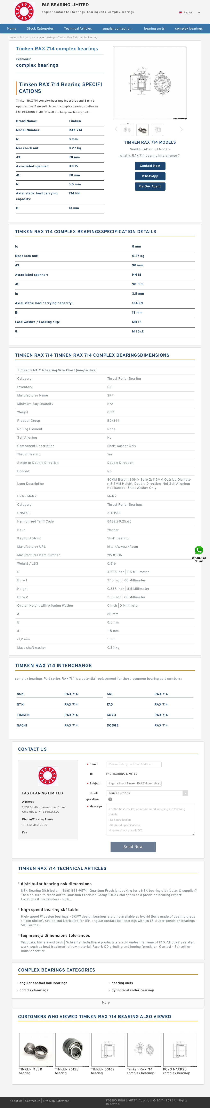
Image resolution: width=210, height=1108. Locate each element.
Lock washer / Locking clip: (37, 322)
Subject (94, 784)
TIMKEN (23, 715)
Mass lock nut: (27, 148)
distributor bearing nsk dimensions (56, 884)
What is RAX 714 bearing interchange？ (150, 156)
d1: (18, 175)
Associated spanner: (32, 166)
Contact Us (32, 1101)
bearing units (154, 29)
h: (17, 184)
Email (92, 765)
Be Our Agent (150, 186)
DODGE (113, 726)
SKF (110, 694)
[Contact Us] (199, 554)
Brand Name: (26, 121)
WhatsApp (150, 176)
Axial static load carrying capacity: (37, 196)
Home (11, 29)
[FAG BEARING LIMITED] (25, 11)
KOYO (111, 715)
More (106, 1003)
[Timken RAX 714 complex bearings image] (150, 83)
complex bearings (189, 29)
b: (17, 139)
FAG (110, 705)
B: (17, 208)
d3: (18, 157)
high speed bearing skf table (49, 910)
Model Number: (28, 130)
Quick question (92, 796)
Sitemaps (62, 1101)
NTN (20, 705)
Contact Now (150, 166)
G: (16, 332)
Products (25, 37)
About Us (16, 1101)
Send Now (133, 847)
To (91, 774)
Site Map (49, 1101)
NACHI (22, 726)
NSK (20, 694)
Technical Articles (78, 29)
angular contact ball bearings (120, 29)
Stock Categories (40, 29)
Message (94, 807)
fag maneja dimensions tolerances (55, 935)
